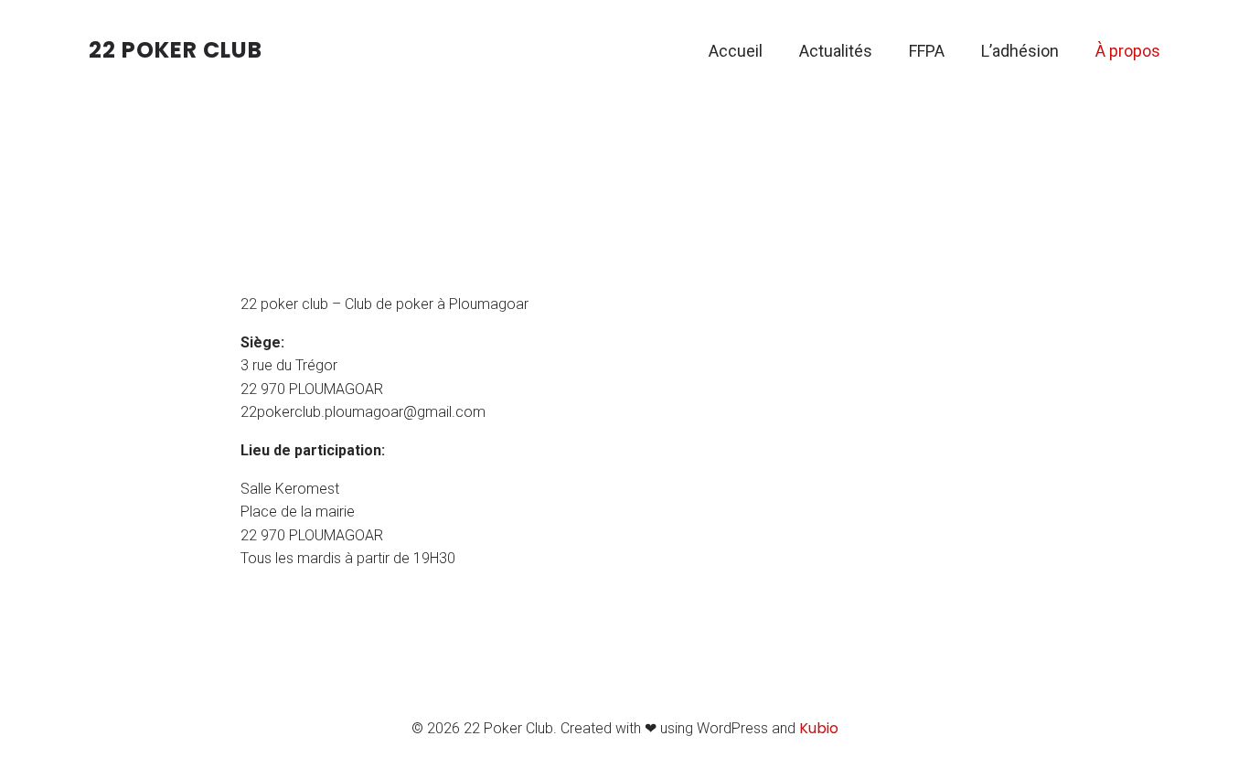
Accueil (736, 50)
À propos (1127, 50)
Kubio (818, 728)
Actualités (835, 50)
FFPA (927, 50)
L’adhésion (1020, 50)
